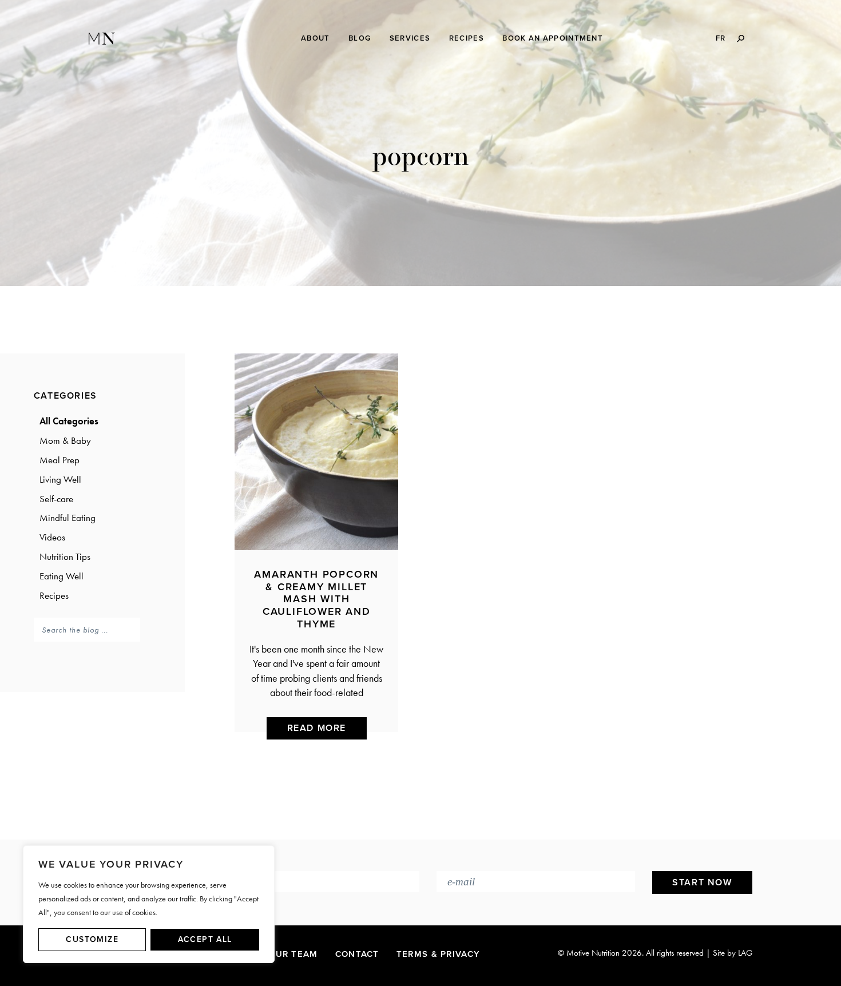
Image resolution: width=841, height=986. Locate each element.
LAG (745, 953)
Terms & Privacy (438, 954)
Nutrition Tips (64, 556)
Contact (357, 954)
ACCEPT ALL (205, 939)
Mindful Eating (67, 517)
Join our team (281, 954)
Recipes (54, 595)
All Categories (68, 421)
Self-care (56, 498)
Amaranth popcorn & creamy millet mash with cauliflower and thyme (316, 599)
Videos (52, 537)
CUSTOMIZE (92, 939)
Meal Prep (59, 460)
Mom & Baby (65, 440)
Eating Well (61, 576)
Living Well (60, 479)
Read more (316, 728)
